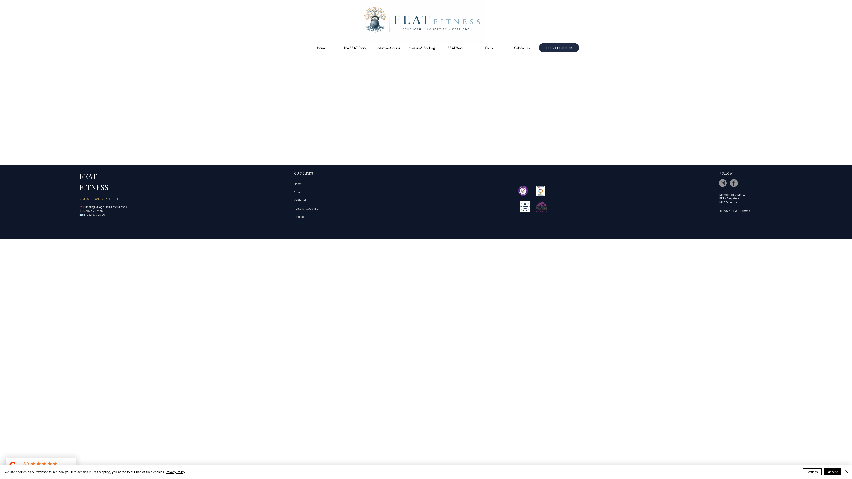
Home (298, 184)
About (298, 192)
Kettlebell (300, 200)
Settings (812, 472)
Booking (299, 216)
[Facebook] (734, 183)
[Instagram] (723, 183)
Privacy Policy (175, 472)
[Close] (846, 471)
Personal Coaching (306, 208)
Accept (833, 472)
